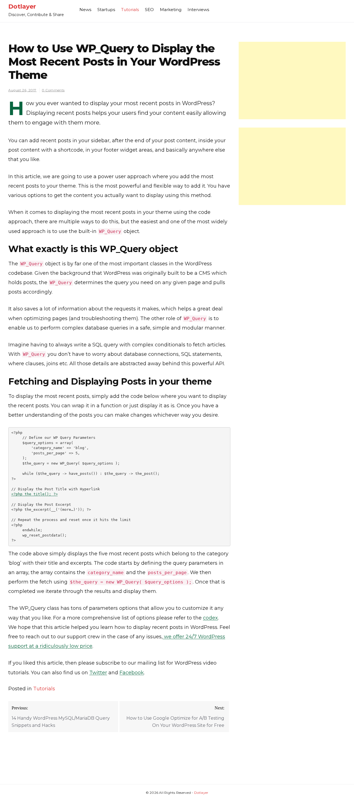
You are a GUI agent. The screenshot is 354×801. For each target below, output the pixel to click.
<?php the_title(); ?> (34, 494)
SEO (149, 9)
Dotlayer (22, 6)
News (85, 9)
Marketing (170, 9)
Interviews (198, 9)
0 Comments (53, 90)
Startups (106, 9)
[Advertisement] (292, 80)
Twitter (98, 673)
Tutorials (130, 9)
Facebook (131, 673)
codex (210, 618)
